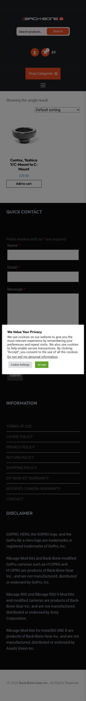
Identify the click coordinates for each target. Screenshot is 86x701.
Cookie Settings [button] (20, 364)
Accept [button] (42, 364)
